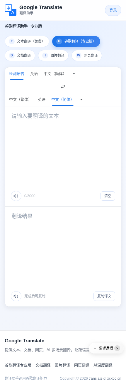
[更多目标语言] (81, 99)
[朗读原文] (16, 196)
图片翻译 (62, 365)
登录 (113, 10)
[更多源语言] (74, 73)
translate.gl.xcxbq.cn (105, 378)
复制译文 (104, 296)
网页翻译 (81, 365)
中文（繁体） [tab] (20, 99)
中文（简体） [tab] (55, 73)
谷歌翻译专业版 (18, 365)
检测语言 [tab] (16, 73)
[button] (106, 348)
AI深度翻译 (103, 365)
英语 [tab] (34, 73)
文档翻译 (43, 365)
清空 (107, 196)
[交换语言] (63, 86)
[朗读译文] (16, 296)
